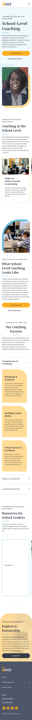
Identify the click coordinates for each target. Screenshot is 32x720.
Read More (8, 565)
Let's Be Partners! (16, 53)
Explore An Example (14, 310)
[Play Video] (15, 86)
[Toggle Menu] (28, 3)
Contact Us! (16, 655)
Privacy (4, 695)
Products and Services (8, 682)
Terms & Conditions (7, 698)
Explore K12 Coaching (14, 58)
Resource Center (7, 687)
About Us (4, 677)
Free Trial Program (7, 702)
